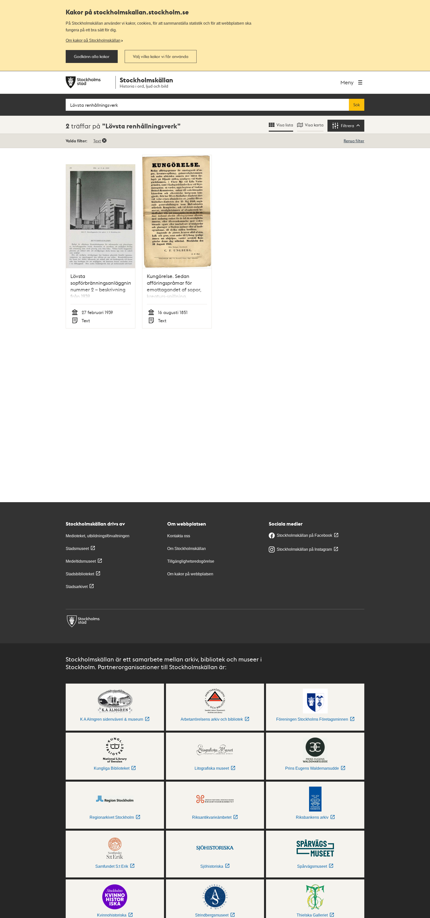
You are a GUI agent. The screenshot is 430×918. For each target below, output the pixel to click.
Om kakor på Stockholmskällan (93, 40)
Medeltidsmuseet (81, 561)
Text (97, 140)
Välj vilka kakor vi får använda (160, 56)
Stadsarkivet (77, 587)
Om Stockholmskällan (186, 548)
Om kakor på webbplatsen (190, 574)
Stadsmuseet (77, 548)
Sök (356, 104)
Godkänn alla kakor (91, 56)
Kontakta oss (178, 536)
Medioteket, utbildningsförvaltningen (97, 536)
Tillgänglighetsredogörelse (190, 561)
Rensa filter (354, 140)
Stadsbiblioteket (80, 574)
